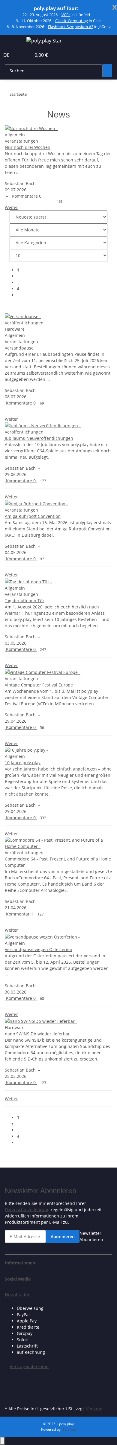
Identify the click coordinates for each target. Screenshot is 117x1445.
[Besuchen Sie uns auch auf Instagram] (9, 1397)
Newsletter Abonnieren (91, 1236)
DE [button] (7, 55)
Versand (94, 1409)
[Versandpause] (58, 316)
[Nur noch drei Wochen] (58, 128)
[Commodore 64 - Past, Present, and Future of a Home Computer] (58, 843)
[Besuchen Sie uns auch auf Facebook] (9, 1376)
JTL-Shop (69, 1429)
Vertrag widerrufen (29, 1366)
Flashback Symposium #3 (70, 26)
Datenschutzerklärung (27, 1209)
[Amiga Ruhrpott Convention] (58, 503)
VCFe (66, 14)
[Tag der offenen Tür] (58, 581)
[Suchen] (107, 70)
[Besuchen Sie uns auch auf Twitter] (9, 1383)
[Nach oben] (2, 1441)
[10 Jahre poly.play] (58, 750)
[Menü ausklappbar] (12, 41)
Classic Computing (71, 20)
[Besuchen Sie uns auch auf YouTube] (9, 1390)
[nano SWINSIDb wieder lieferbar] (58, 1020)
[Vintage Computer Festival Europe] (58, 672)
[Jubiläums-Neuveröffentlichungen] (58, 425)
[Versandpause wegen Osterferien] (58, 936)
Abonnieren (63, 1236)
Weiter (11, 207)
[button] (19, 55)
